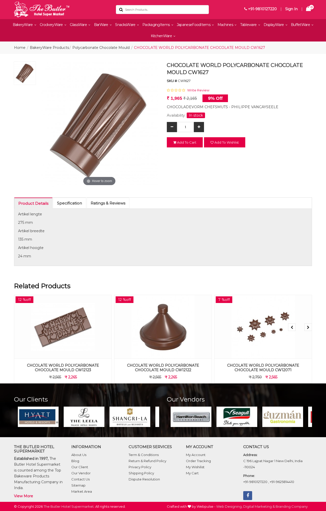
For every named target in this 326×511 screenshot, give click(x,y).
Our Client (79, 467)
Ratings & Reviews (108, 203)
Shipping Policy (141, 473)
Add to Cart (186, 142)
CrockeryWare (52, 24)
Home (19, 47)
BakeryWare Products (49, 47)
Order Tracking (198, 461)
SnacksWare (125, 24)
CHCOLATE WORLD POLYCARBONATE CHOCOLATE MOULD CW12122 (163, 367)
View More (23, 496)
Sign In (291, 9)
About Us (78, 455)
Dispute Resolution (144, 479)
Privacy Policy (140, 467)
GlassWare (79, 24)
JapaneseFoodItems (194, 24)
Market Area (81, 491)
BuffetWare (301, 24)
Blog (75, 461)
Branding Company (292, 506)
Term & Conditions (144, 455)
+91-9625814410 (282, 482)
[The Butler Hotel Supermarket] (61, 9)
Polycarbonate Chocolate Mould (101, 47)
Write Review (198, 90)
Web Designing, (229, 506)
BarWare (101, 24)
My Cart (192, 473)
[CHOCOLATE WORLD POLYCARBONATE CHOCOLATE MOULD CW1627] (25, 74)
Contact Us (80, 479)
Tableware (248, 24)
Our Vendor (81, 473)
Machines (226, 24)
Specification (69, 203)
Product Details (33, 203)
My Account (196, 455)
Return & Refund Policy (147, 461)
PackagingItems (156, 24)
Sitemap (78, 485)
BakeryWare (23, 24)
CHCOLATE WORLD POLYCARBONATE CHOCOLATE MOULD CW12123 (63, 367)
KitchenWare (162, 36)
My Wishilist (195, 467)
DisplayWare (274, 24)
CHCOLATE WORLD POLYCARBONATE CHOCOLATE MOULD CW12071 (263, 367)
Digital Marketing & (259, 506)
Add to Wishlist (226, 142)
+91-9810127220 (262, 9)
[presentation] (292, 327)
